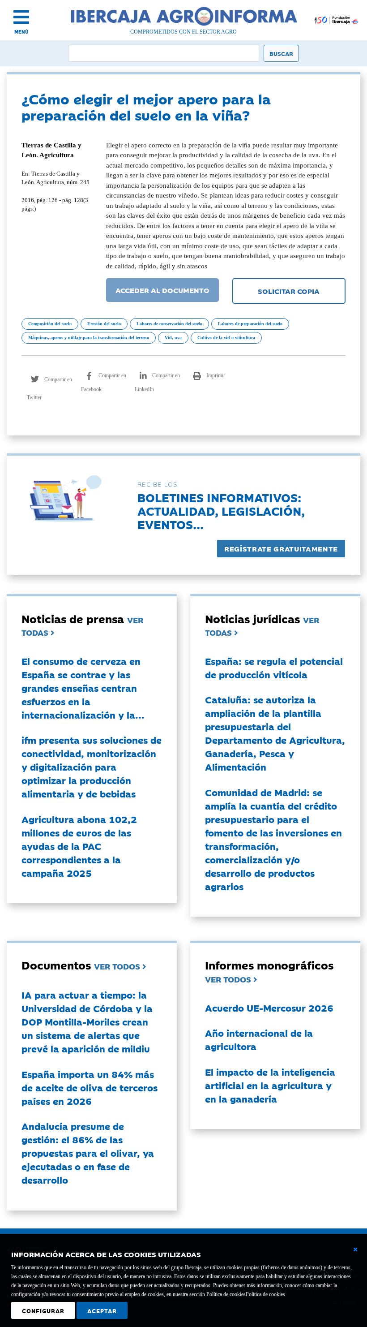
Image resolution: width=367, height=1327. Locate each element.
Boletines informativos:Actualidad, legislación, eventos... (221, 510)
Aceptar (102, 1310)
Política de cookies (265, 1294)
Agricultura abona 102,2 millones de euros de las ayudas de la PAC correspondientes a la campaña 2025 (79, 845)
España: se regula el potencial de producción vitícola (274, 667)
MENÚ (21, 31)
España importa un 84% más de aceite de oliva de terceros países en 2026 (89, 1087)
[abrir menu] (21, 17)
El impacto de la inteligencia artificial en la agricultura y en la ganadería (270, 1085)
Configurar (43, 1310)
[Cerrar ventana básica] (355, 1249)
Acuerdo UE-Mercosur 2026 (269, 1007)
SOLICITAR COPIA (289, 291)
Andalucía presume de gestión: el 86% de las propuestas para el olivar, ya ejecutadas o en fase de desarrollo (87, 1152)
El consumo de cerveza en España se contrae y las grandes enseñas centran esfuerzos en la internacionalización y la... (83, 687)
